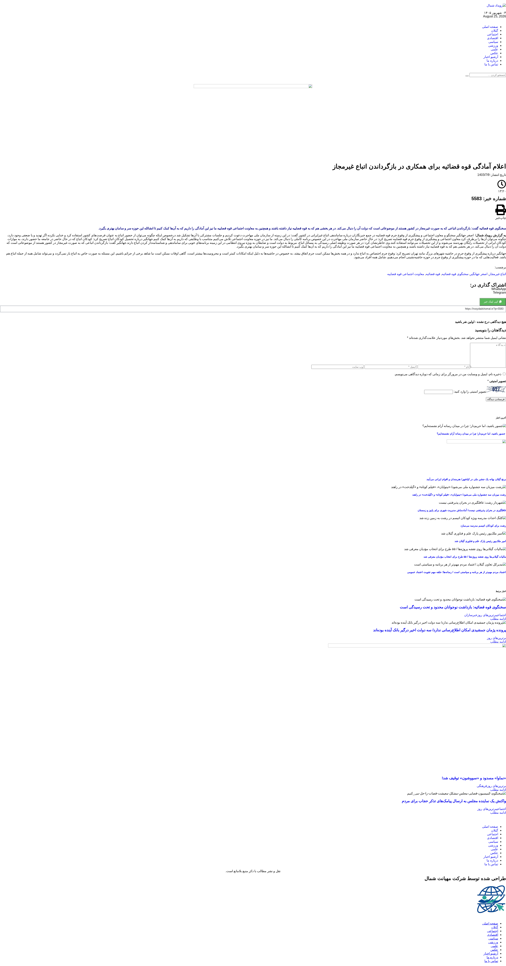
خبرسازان (470, 615)
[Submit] (467, 75)
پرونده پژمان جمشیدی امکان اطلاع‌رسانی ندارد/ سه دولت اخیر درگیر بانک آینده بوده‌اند (439, 630)
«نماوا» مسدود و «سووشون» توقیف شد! (474, 778)
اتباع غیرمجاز (497, 274)
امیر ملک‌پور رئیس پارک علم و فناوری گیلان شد (480, 541)
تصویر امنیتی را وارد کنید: (470, 391)
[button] (500, 212)
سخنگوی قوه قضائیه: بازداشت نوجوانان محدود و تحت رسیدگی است (453, 607)
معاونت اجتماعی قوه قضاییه (405, 274)
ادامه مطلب (498, 618)
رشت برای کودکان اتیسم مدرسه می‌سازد (483, 525)
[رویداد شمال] (496, 5)
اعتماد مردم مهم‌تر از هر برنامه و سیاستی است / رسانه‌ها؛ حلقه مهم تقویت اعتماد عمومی (456, 572)
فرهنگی (482, 786)
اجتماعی (501, 615)
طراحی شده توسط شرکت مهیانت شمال (465, 878)
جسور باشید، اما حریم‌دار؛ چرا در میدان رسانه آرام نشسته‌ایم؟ (471, 433)
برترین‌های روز (487, 615)
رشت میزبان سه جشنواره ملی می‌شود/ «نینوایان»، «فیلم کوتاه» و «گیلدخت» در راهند (459, 494)
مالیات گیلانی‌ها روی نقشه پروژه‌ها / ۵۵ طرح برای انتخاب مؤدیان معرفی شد (465, 556)
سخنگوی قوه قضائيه (455, 274)
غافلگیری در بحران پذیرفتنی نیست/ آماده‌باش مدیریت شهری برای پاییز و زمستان (462, 510)
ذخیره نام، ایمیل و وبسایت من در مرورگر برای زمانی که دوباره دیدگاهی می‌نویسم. (447, 374)
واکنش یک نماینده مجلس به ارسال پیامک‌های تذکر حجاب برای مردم (454, 801)
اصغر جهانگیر (478, 274)
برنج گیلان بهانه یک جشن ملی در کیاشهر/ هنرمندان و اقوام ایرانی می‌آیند (466, 479)
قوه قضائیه (433, 274)
